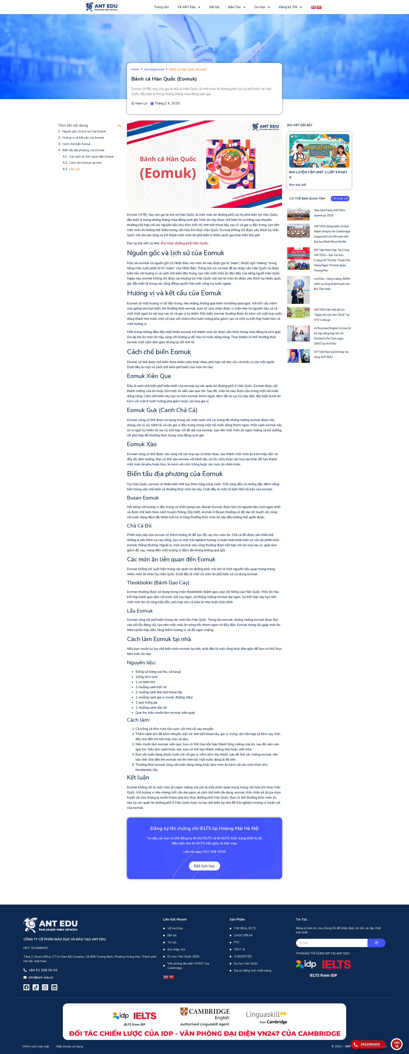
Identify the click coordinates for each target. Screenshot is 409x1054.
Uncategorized (154, 69)
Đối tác (214, 7)
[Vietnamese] (319, 6)
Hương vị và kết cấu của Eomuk (83, 138)
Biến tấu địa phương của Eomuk (83, 150)
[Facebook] (26, 987)
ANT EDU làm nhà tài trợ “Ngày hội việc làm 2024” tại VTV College (332, 315)
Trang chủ (161, 7)
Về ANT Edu (186, 7)
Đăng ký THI (288, 7)
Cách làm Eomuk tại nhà (85, 163)
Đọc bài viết (297, 185)
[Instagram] (45, 987)
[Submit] (377, 943)
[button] (119, 125)
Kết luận (74, 169)
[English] (314, 6)
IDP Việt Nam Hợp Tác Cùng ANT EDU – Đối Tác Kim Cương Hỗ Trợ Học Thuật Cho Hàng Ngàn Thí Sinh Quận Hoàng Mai (332, 260)
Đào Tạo (234, 7)
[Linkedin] (54, 987)
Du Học (260, 7)
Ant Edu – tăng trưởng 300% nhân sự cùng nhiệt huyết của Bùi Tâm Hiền (332, 284)
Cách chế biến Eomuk (76, 144)
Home (135, 69)
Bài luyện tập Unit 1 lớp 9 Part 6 (318, 175)
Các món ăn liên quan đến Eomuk (91, 157)
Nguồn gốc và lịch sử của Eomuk (84, 131)
